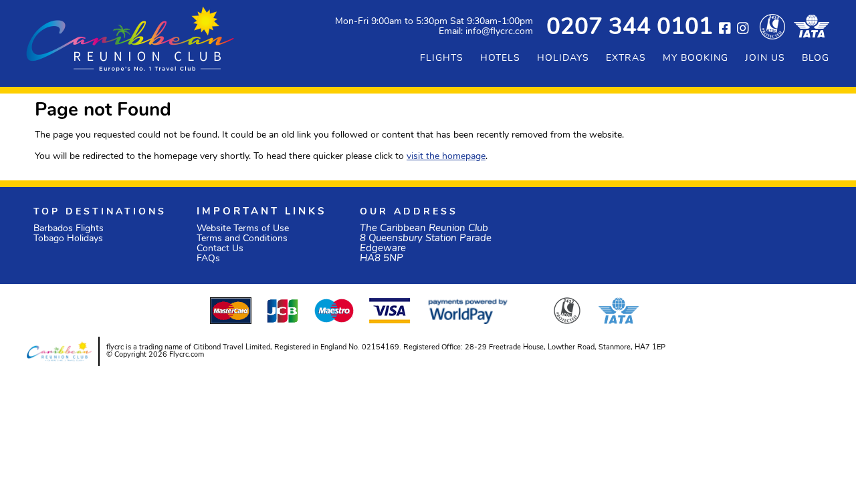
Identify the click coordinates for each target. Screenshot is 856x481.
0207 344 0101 (629, 28)
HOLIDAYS (563, 58)
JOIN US (765, 58)
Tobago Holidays (68, 239)
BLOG (815, 58)
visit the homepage (446, 157)
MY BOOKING (695, 58)
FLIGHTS (441, 58)
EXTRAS (626, 58)
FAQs (208, 259)
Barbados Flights (68, 229)
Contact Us (220, 249)
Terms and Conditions (242, 239)
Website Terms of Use (243, 229)
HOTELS (500, 58)
